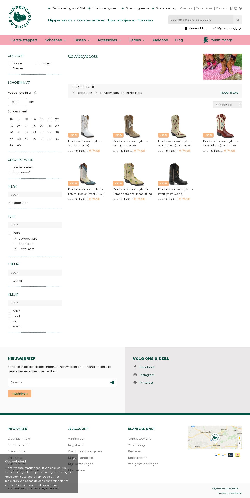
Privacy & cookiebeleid (229, 492)
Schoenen (53, 40)
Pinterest (145, 382)
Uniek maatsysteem (105, 8)
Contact (221, 8)
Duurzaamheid (19, 438)
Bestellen (135, 451)
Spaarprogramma (137, 8)
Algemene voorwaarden (225, 488)
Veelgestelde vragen (143, 464)
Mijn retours (77, 470)
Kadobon (160, 40)
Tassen (80, 40)
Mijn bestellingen (80, 464)
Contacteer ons (139, 438)
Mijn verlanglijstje (80, 458)
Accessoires (107, 40)
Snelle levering (165, 8)
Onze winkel (204, 8)
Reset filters (229, 92)
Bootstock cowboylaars (85, 141)
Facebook (146, 367)
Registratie (76, 445)
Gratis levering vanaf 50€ (68, 8)
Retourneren (137, 458)
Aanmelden (77, 438)
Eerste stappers (24, 40)
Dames (135, 40)
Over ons (186, 8)
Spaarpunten (18, 451)
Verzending (136, 445)
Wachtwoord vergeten (85, 451)
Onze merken (18, 445)
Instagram (146, 375)
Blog (179, 40)
